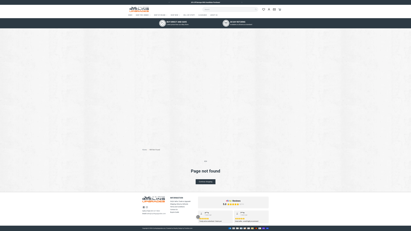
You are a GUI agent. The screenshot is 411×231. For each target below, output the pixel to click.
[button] (143, 15)
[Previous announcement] (169, 2)
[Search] (256, 9)
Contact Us (174, 209)
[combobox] (231, 9)
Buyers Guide (174, 212)
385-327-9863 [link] (155, 211)
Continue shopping (205, 182)
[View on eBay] (201, 214)
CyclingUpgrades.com (159, 228)
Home (144, 150)
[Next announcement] (242, 2)
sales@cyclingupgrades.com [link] (156, 213)
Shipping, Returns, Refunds (179, 204)
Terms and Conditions (177, 207)
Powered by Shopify (172, 228)
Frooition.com (188, 228)
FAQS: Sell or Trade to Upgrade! (180, 201)
